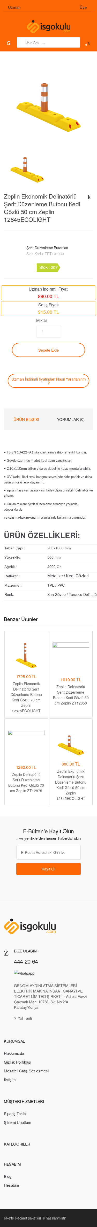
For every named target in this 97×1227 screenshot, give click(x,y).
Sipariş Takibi (15, 1113)
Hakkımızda (14, 1053)
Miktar (41, 320)
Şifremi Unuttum (17, 1122)
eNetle (9, 1218)
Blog (7, 1176)
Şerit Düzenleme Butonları (47, 247)
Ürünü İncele (26, 813)
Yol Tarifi (25, 1018)
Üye (83, 7)
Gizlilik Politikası (17, 1062)
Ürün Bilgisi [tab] (26, 419)
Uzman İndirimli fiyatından (48, 380)
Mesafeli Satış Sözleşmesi (26, 1070)
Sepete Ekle (48, 350)
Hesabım (11, 1185)
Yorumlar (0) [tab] (71, 419)
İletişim (10, 1079)
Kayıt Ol (48, 869)
